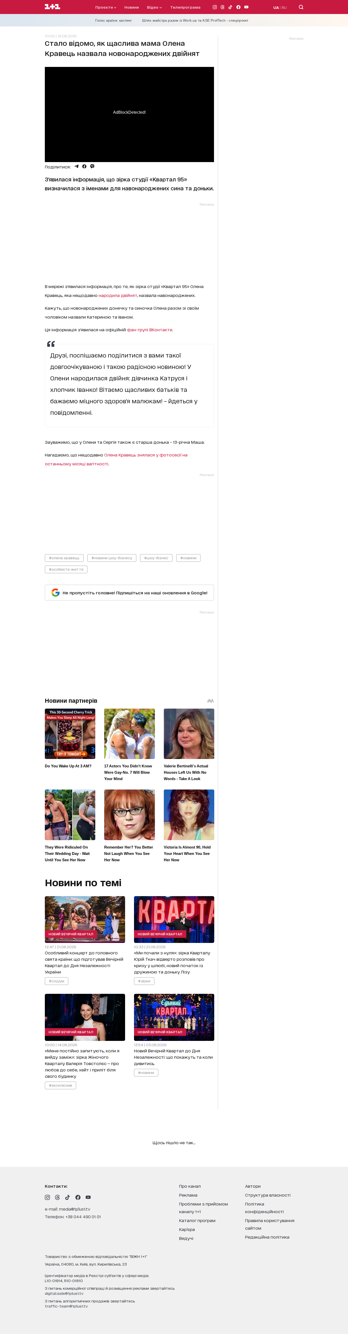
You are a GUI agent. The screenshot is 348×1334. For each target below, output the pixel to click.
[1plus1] (52, 7)
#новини (188, 557)
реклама (188, 1194)
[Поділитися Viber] (92, 166)
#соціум (56, 981)
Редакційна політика (267, 1236)
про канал (190, 1185)
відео (153, 7)
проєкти (104, 7)
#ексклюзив (60, 1085)
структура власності (268, 1194)
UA (276, 7)
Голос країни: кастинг (113, 20)
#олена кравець (64, 557)
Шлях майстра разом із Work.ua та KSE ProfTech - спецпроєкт (195, 20)
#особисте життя (66, 569)
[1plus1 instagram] (47, 1197)
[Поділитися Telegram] (76, 166)
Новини (131, 7)
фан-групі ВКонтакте (149, 329)
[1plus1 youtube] (88, 1197)
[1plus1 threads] (57, 1197)
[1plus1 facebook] (78, 1197)
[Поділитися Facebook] (84, 166)
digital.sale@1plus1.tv (64, 1293)
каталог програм (197, 1220)
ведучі (186, 1238)
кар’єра (187, 1229)
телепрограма (185, 7)
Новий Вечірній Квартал (71, 934)
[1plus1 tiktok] (67, 1197)
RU (284, 7)
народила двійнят (118, 295)
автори (253, 1185)
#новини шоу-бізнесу (111, 557)
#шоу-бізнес (156, 557)
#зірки (144, 981)
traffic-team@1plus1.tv (66, 1306)
